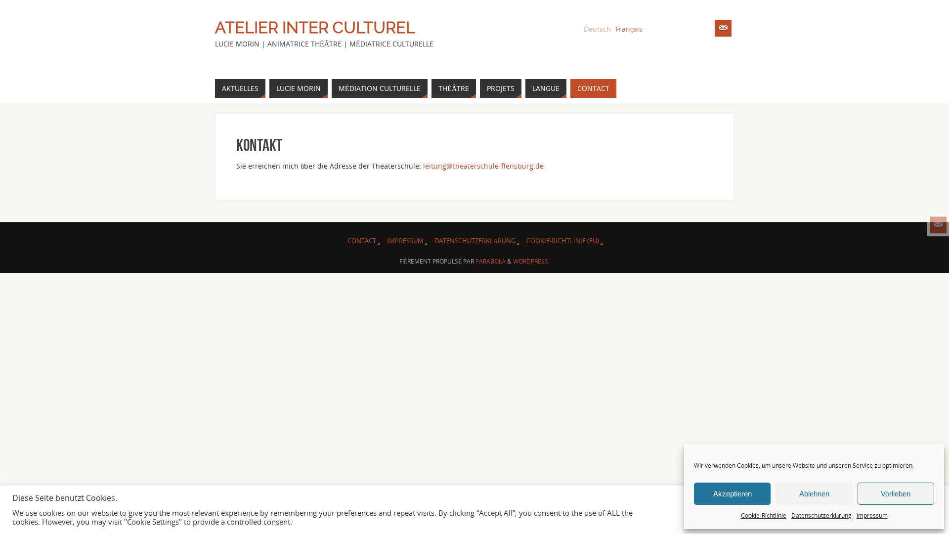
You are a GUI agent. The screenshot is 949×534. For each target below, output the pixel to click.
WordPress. (531, 261)
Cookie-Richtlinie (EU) (562, 241)
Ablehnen (814, 494)
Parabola (490, 261)
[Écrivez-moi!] (938, 225)
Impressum (872, 515)
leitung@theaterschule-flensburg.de (483, 166)
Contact (361, 241)
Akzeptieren (732, 494)
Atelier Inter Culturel (315, 28)
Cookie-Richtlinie (763, 515)
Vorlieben (895, 494)
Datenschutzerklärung (821, 515)
